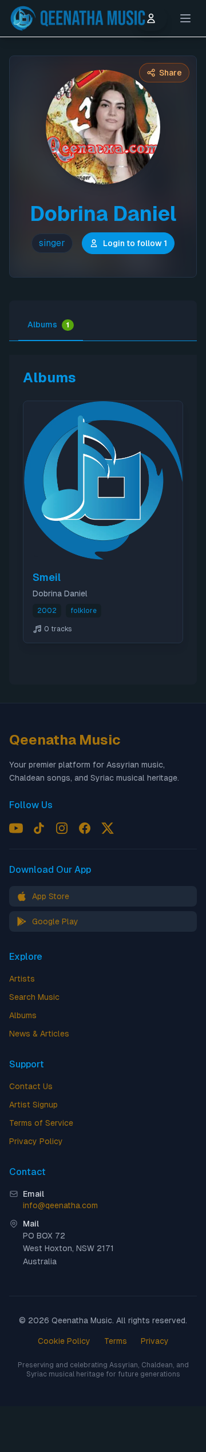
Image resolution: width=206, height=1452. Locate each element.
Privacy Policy (36, 1141)
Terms (115, 1341)
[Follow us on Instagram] (62, 828)
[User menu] (151, 18)
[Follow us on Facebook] (85, 828)
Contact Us (31, 1086)
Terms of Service (41, 1122)
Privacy (155, 1341)
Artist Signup (33, 1104)
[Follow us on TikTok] (39, 828)
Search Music (34, 997)
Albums (48, 324)
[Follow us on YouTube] (16, 828)
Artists (22, 978)
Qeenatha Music (65, 739)
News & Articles (39, 1033)
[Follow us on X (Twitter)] (107, 828)
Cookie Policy (64, 1341)
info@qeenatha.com (60, 1205)
